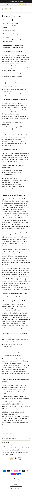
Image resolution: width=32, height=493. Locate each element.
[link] (25, 9)
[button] (3, 9)
